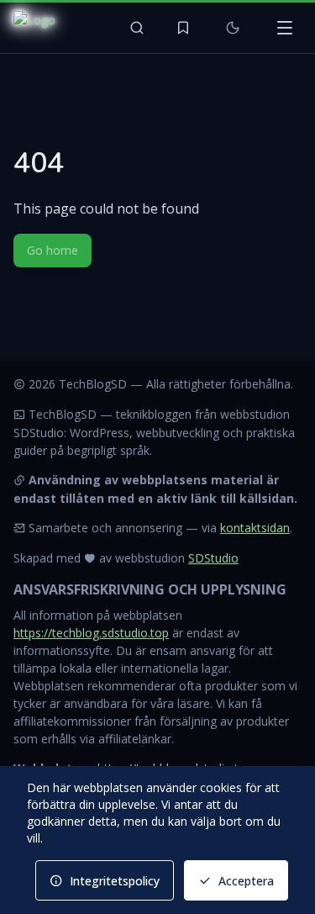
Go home (52, 250)
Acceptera (246, 881)
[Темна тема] (232, 27)
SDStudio (213, 558)
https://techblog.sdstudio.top (91, 633)
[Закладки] (183, 27)
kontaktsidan (255, 528)
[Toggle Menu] (285, 28)
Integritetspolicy (115, 881)
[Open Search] (137, 28)
